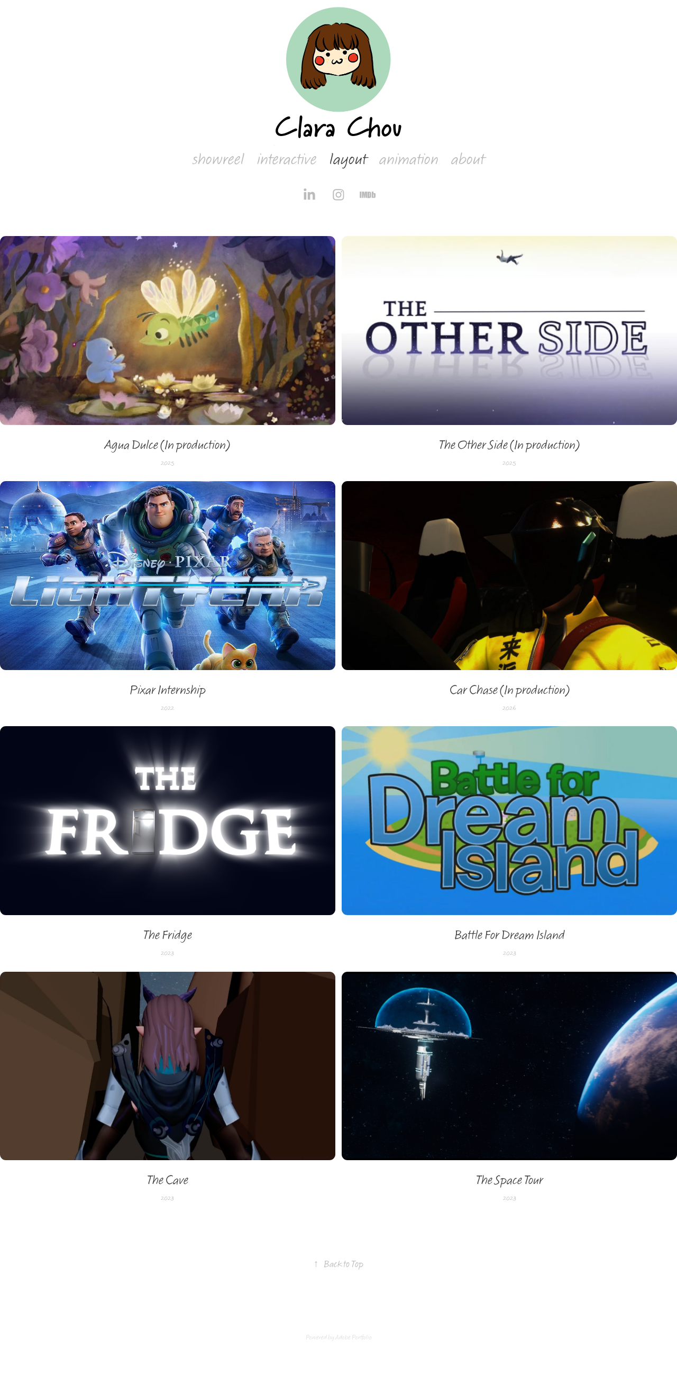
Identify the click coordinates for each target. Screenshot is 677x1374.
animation (408, 159)
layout (348, 159)
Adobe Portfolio (353, 1337)
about (467, 159)
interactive (287, 159)
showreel (218, 159)
